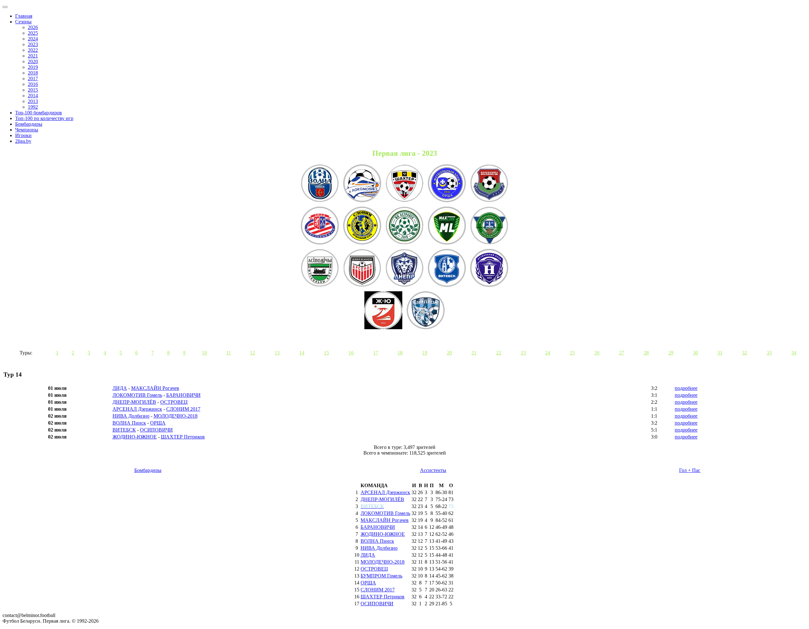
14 (301, 352)
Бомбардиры (28, 124)
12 (252, 352)
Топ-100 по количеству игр (44, 118)
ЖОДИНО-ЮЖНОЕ (135, 436)
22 (498, 352)
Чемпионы (26, 129)
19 (424, 352)
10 (204, 352)
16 (351, 352)
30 (695, 352)
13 (277, 352)
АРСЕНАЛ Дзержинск (137, 409)
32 (744, 352)
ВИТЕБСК (124, 429)
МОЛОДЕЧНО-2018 (176, 416)
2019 (33, 67)
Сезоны (23, 21)
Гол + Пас (689, 470)
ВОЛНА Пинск (129, 423)
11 (228, 352)
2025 (33, 33)
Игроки (23, 135)
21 (474, 352)
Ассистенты (433, 470)
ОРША (158, 423)
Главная (23, 16)
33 (769, 352)
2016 (33, 84)
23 (523, 352)
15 (326, 352)
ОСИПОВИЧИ (156, 429)
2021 (33, 55)
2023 (33, 44)
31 (719, 352)
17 (375, 352)
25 (572, 352)
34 (793, 352)
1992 (33, 107)
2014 (33, 95)
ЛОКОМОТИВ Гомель (137, 395)
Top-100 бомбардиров (38, 112)
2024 (33, 38)
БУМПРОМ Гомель (381, 575)
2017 (33, 78)
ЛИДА (120, 388)
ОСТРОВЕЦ (174, 402)
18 (400, 352)
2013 (33, 101)
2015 (33, 90)
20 (449, 352)
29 (670, 352)
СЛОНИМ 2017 (183, 409)
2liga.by (23, 141)
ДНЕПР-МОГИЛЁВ (134, 402)
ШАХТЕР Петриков (183, 436)
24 (547, 352)
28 (646, 352)
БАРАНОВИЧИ (183, 395)
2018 (33, 73)
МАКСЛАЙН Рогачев (155, 388)
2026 (33, 27)
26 (596, 352)
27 (621, 352)
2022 (33, 50)
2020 (33, 61)
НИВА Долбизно (131, 416)
